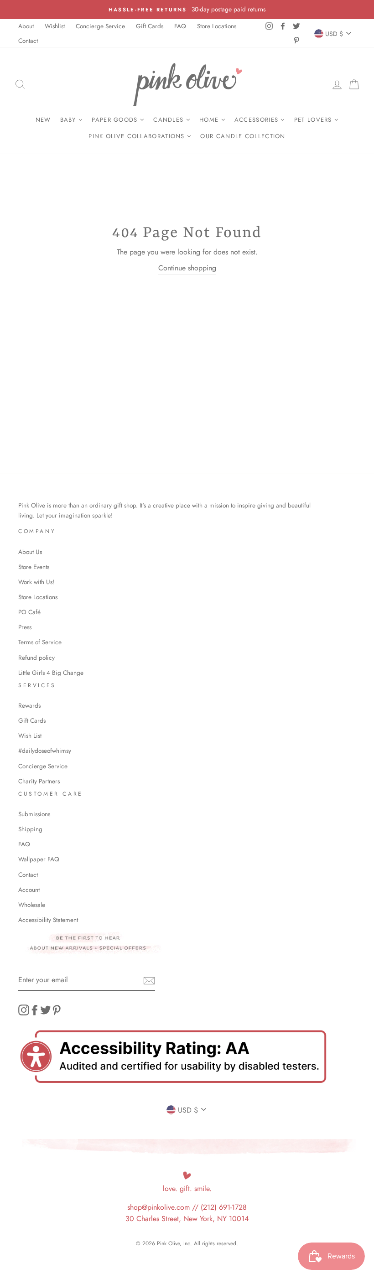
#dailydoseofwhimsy (44, 750)
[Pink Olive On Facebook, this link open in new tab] (34, 1010)
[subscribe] (149, 980)
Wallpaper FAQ (38, 859)
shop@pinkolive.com (158, 1207)
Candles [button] (169, 119)
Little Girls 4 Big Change (50, 672)
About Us (30, 551)
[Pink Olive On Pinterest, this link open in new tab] (56, 1010)
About (26, 26)
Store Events (33, 566)
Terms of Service (40, 642)
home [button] (210, 119)
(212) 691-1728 (224, 1207)
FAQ (180, 26)
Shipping (30, 829)
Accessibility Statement (48, 919)
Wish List (30, 735)
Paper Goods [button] (116, 119)
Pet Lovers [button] (314, 119)
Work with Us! (36, 581)
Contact (28, 40)
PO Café (29, 611)
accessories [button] (257, 119)
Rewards (29, 705)
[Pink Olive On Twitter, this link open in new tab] (45, 1010)
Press (24, 627)
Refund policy (36, 657)
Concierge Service (100, 26)
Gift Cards (149, 26)
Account (29, 889)
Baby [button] (69, 119)
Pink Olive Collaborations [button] (137, 136)
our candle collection (242, 136)
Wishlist (55, 26)
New (43, 119)
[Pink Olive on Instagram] (23, 1010)
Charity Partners (39, 781)
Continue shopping (187, 268)
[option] (187, 10)
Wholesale (31, 904)
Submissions (34, 813)
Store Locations (216, 26)
